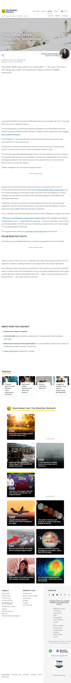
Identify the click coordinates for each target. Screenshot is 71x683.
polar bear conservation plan (36, 231)
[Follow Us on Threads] (65, 595)
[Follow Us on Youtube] (57, 595)
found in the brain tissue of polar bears (50, 190)
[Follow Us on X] (69, 595)
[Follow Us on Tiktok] (61, 595)
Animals (19, 16)
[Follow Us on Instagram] (53, 595)
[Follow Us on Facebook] (49, 595)
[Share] (2, 55)
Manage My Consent (8, 606)
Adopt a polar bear (11, 351)
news (7, 16)
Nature (13, 16)
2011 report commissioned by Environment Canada (21, 218)
